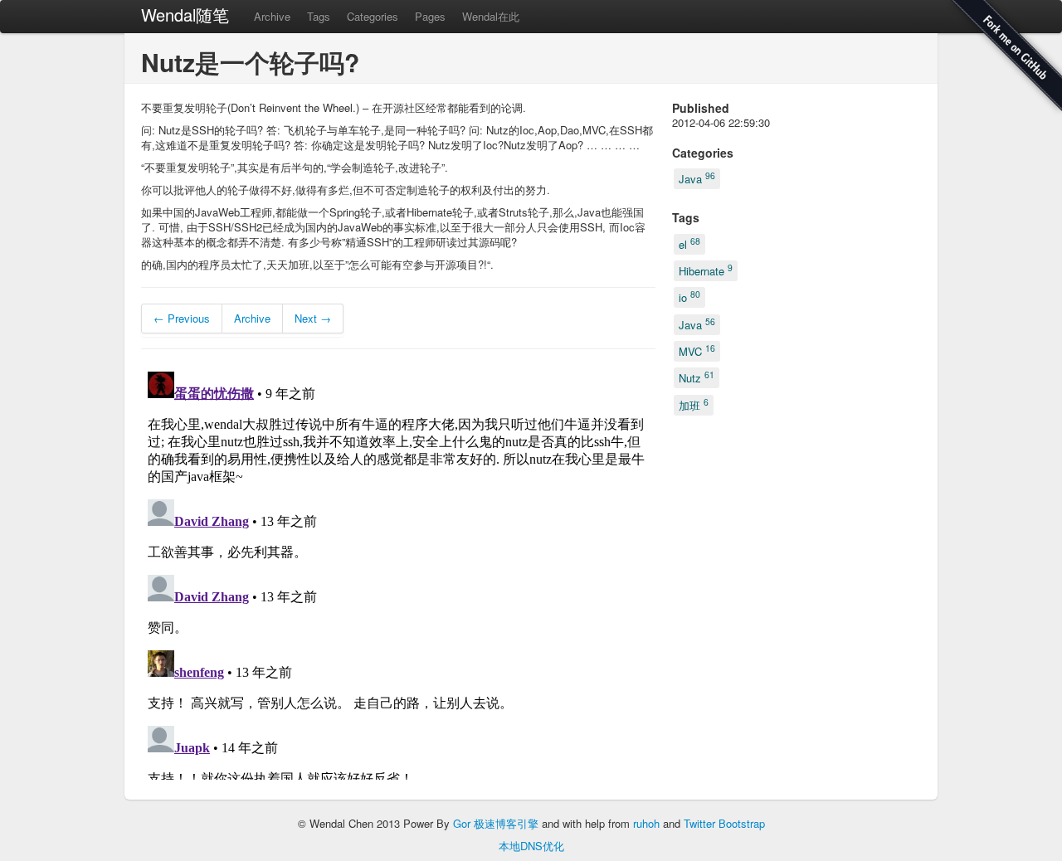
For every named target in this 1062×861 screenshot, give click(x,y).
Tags (318, 16)
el (689, 242)
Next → (313, 318)
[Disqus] (398, 572)
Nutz (696, 377)
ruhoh (646, 823)
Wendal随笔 (185, 14)
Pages (430, 16)
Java (697, 178)
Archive (272, 16)
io (689, 296)
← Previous (181, 318)
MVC (697, 350)
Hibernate (706, 270)
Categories (372, 16)
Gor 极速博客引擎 (495, 823)
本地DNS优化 (531, 846)
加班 (694, 403)
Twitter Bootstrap (724, 823)
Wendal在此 (490, 16)
